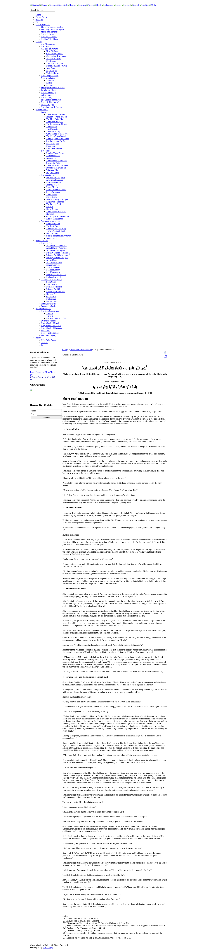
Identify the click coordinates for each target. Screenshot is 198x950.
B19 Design (48, 947)
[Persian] (126, 5)
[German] (81, 5)
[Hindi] (97, 5)
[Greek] (90, 5)
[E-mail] (165, 357)
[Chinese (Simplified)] (57, 5)
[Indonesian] (107, 5)
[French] (72, 5)
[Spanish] (135, 5)
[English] (34, 5)
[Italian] (117, 5)
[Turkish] (144, 5)
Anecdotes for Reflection (81, 349)
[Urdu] (152, 5)
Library (65, 349)
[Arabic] (43, 5)
